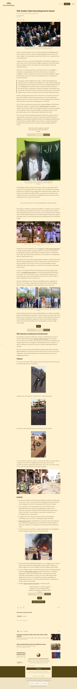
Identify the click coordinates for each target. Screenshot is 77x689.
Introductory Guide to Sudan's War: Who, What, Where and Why (32, 635)
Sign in (73, 4)
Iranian (41, 248)
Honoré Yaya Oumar (25, 647)
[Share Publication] (62, 4)
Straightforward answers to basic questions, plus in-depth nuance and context (33, 637)
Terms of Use (44, 671)
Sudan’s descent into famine (31, 583)
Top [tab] (18, 631)
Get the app (44, 683)
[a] (38, 379)
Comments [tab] (19, 616)
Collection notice (47, 680)
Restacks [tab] (24, 616)
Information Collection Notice (38, 672)
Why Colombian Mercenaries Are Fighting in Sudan (31, 644)
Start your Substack (35, 683)
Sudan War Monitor (20, 15)
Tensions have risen (24, 521)
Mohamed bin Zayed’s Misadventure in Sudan (26, 646)
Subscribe (67, 4)
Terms (42, 680)
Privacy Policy (47, 672)
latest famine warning (31, 571)
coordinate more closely (29, 272)
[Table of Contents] (1, 344)
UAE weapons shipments (53, 248)
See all (19, 662)
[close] (50, 654)
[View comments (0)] (20, 19)
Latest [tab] (21, 631)
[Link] (15, 334)
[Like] (18, 19)
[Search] (59, 4)
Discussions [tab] (26, 631)
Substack (32, 686)
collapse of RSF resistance (41, 338)
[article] (38, 637)
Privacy (39, 680)
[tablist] (22, 616)
